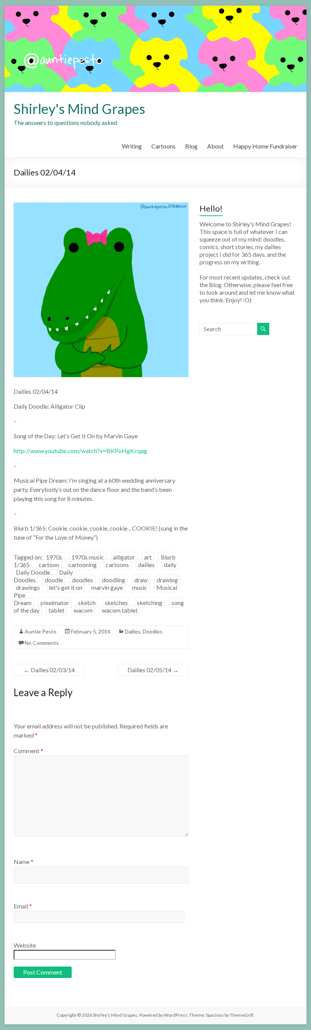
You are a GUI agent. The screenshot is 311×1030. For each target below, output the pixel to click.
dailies (146, 564)
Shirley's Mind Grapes (79, 108)
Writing (132, 146)
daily (170, 564)
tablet (56, 610)
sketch (87, 602)
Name (23, 861)
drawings (28, 587)
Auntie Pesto (41, 631)
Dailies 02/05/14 (153, 669)
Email (23, 906)
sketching (149, 602)
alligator (124, 557)
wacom (83, 610)
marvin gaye (107, 587)
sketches (116, 602)
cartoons (117, 564)
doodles (82, 579)
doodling (113, 579)
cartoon (49, 564)
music (139, 587)
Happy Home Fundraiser (265, 146)
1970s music (87, 557)
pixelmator (55, 602)
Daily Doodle (33, 572)
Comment (28, 750)
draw (141, 579)
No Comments (42, 643)
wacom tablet (120, 610)
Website (25, 945)
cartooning (82, 564)
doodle (54, 579)
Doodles (152, 631)
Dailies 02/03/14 (49, 669)
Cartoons (163, 146)
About (215, 146)
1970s (54, 557)
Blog (191, 146)
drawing (167, 579)
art (148, 557)
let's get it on (65, 587)
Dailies (132, 631)
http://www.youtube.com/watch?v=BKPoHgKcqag (80, 450)
